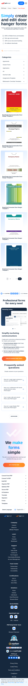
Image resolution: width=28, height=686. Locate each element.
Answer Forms (6, 64)
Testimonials (14, 568)
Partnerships (14, 566)
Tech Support (14, 555)
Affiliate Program (14, 529)
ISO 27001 (14, 583)
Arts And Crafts (7, 74)
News (14, 537)
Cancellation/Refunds (14, 557)
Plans (14, 590)
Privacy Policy (14, 663)
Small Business (14, 597)
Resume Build (14, 599)
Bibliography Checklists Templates (12, 81)
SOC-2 (14, 578)
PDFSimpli (3, 8)
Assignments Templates (9, 78)
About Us (14, 527)
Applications (6, 68)
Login (21, 3)
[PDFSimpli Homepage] (6, 3)
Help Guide (14, 550)
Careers (14, 525)
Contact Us (14, 552)
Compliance (14, 673)
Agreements (6, 61)
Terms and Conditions (14, 670)
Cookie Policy (14, 666)
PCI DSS (14, 580)
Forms (9, 8)
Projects (15, 8)
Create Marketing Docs (14, 358)
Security (14, 676)
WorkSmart (14, 541)
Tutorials (14, 539)
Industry (14, 592)
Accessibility (14, 570)
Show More (14, 416)
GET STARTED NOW (14, 464)
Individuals (14, 595)
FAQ (14, 548)
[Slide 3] (15, 328)
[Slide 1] (12, 328)
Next (20, 278)
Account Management (14, 559)
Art (3, 71)
